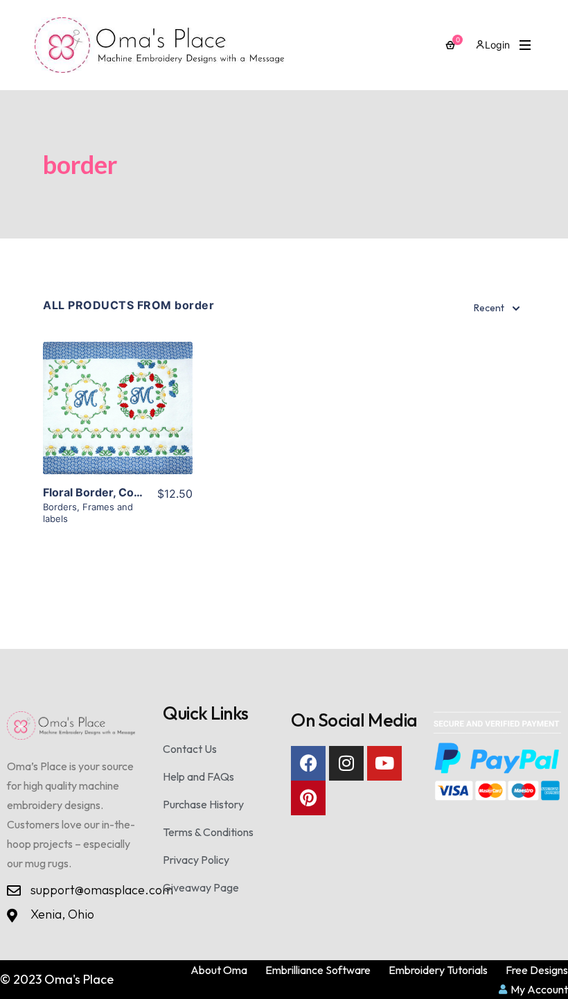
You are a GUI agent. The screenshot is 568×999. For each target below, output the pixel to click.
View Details (117, 424)
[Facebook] (308, 763)
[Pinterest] (308, 798)
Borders (60, 506)
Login (497, 45)
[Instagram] (346, 763)
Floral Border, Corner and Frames (133, 492)
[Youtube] (384, 763)
